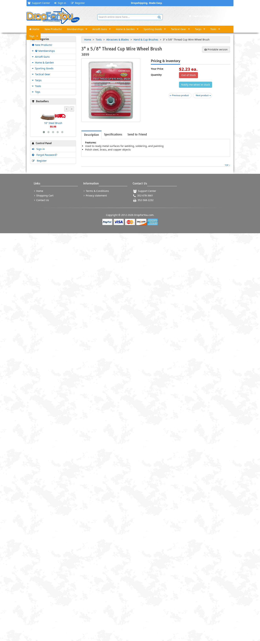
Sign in (61, 3)
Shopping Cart (44, 195)
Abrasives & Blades (118, 39)
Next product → (203, 95)
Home (35, 29)
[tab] (91, 135)
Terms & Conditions (97, 191)
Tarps (198, 29)
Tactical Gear (178, 29)
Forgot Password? (46, 154)
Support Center (40, 3)
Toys (31, 36)
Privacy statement (96, 195)
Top (227, 165)
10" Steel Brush (53, 123)
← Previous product (179, 95)
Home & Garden (125, 29)
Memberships (75, 29)
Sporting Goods (153, 29)
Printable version (217, 49)
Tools (213, 29)
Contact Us (42, 200)
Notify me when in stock (195, 84)
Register (79, 3)
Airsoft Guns (99, 29)
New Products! (53, 29)
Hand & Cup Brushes (146, 39)
